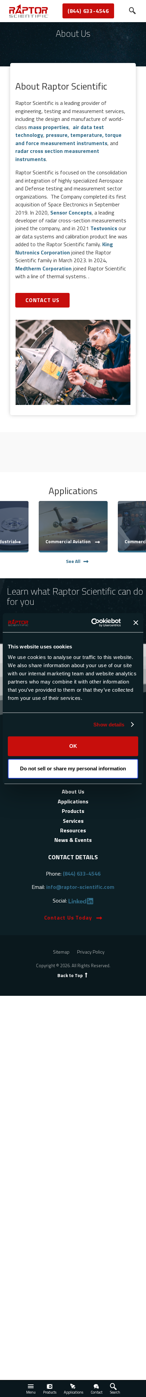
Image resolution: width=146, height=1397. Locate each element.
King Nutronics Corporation (64, 248)
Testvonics (103, 228)
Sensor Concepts (71, 212)
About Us (73, 791)
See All (73, 561)
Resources (73, 830)
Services (73, 821)
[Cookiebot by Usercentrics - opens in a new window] (92, 622)
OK (73, 746)
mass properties (48, 127)
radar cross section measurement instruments (57, 155)
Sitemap (61, 951)
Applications (73, 1392)
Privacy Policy (91, 951)
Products (49, 1392)
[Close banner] (135, 622)
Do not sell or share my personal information (73, 768)
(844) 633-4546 (88, 11)
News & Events (73, 840)
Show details (108, 724)
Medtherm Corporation (43, 268)
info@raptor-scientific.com (80, 887)
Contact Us (42, 300)
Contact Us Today (68, 917)
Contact (97, 1392)
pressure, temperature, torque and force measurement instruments (68, 139)
